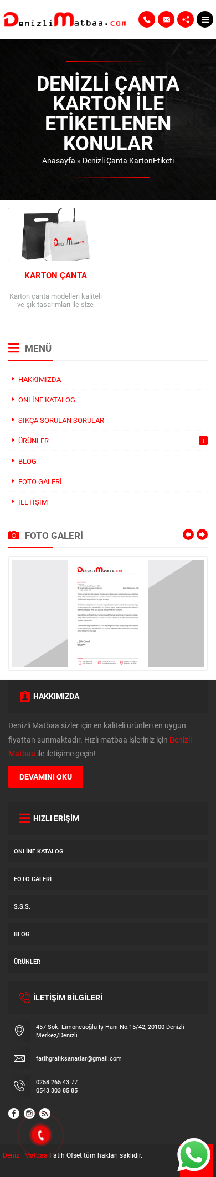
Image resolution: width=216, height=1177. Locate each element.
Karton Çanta (55, 274)
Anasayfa (58, 160)
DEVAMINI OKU (45, 776)
